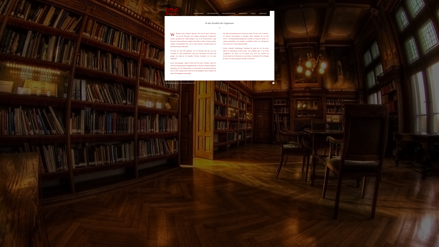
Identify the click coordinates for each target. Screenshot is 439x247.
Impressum (262, 13)
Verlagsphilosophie (228, 13)
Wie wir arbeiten (212, 13)
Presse (253, 13)
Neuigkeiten (243, 13)
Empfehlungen (198, 13)
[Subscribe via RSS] (273, 83)
